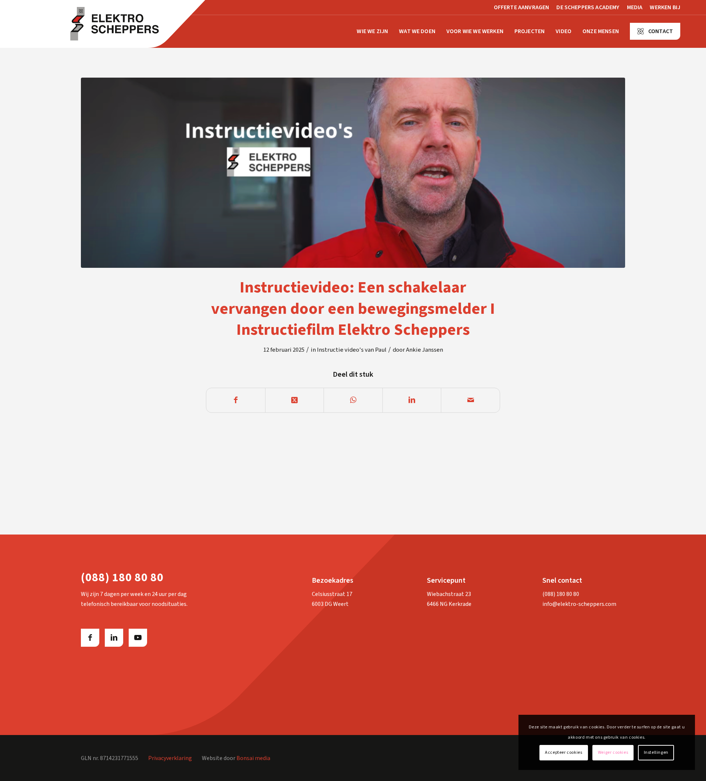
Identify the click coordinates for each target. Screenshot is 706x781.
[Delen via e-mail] (470, 400)
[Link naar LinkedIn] (114, 638)
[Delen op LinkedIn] (412, 400)
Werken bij (665, 7)
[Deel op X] (294, 400)
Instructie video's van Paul (351, 349)
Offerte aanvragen (521, 7)
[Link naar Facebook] (90, 638)
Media (635, 7)
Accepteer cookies (563, 752)
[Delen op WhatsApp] (353, 400)
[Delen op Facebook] (235, 400)
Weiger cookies (613, 752)
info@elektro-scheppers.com (579, 604)
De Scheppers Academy (587, 7)
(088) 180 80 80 (560, 594)
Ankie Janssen (424, 349)
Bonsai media (253, 758)
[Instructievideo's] (353, 173)
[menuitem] (521, 8)
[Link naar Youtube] (138, 638)
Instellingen (656, 752)
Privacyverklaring (170, 758)
